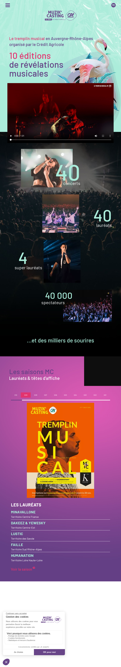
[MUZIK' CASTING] (60, 12)
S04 (75, 395)
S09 (25, 395)
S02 (95, 395)
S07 (45, 395)
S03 (85, 395)
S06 (55, 395)
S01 (105, 395)
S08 (35, 395)
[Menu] (8, 5)
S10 (16, 395)
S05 (65, 395)
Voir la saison (21, 569)
